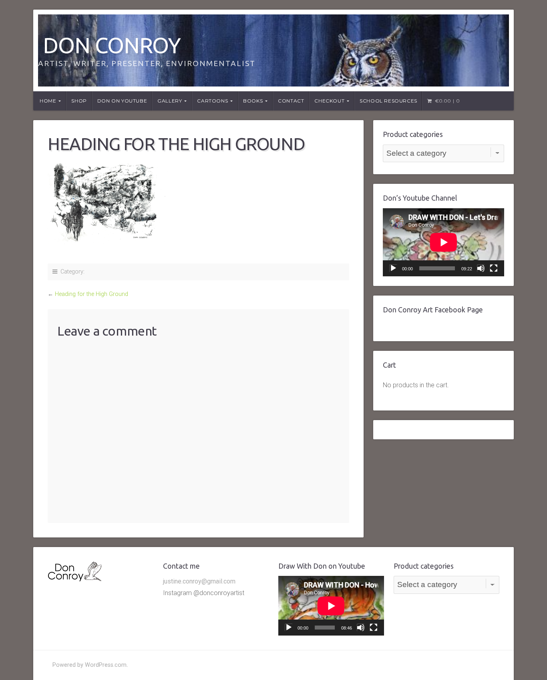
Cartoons (212, 101)
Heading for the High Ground (91, 294)
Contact (291, 101)
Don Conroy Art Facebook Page (433, 310)
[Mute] (481, 268)
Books (253, 101)
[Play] (393, 268)
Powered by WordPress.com (89, 665)
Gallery (169, 101)
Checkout (329, 101)
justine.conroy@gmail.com (199, 581)
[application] (443, 242)
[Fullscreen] (494, 268)
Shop (78, 101)
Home (48, 101)
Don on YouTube (122, 101)
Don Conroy (112, 45)
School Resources (388, 101)
